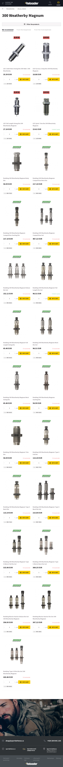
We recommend (7, 30)
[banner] (31, 764)
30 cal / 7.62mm (22, 8)
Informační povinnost (36, 759)
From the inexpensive (24, 30)
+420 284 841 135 (54, 741)
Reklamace (50, 758)
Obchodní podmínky (6, 759)
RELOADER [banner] (31, 3)
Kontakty (19, 758)
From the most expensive (42, 30)
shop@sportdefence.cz (15, 741)
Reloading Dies (10, 8)
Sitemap (58, 758)
